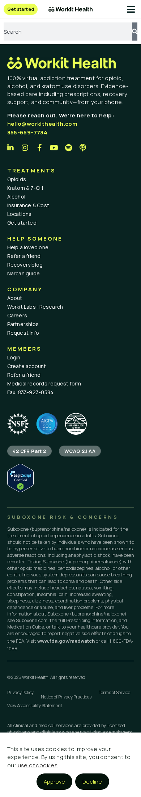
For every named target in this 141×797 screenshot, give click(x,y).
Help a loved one (28, 247)
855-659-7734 (27, 132)
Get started (22, 222)
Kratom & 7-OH (25, 187)
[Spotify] (68, 147)
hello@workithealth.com (42, 124)
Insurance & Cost (28, 205)
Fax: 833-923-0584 (30, 392)
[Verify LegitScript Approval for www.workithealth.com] (20, 490)
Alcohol (16, 196)
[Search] (134, 31)
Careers (17, 315)
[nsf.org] (18, 424)
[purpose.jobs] (76, 424)
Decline (92, 781)
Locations (19, 213)
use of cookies (38, 765)
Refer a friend (24, 256)
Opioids (16, 179)
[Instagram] (25, 147)
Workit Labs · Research (35, 306)
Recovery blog (25, 264)
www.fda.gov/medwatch (66, 641)
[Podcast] (83, 147)
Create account (26, 366)
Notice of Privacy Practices (66, 697)
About (14, 298)
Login (14, 357)
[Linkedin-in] (10, 147)
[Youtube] (54, 147)
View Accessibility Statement (34, 705)
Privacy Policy (20, 692)
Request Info (23, 332)
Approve (54, 781)
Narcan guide (23, 273)
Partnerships (23, 324)
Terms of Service (114, 692)
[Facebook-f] (39, 147)
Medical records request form (44, 383)
